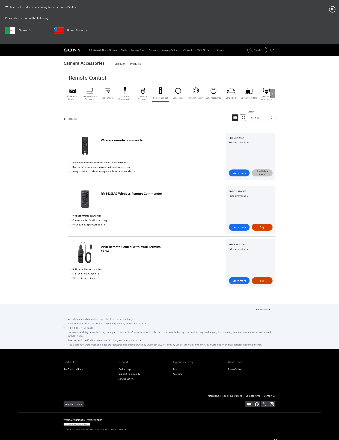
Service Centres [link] (126, 378)
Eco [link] (175, 369)
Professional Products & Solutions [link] (224, 395)
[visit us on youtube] (249, 404)
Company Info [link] (253, 395)
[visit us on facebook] (256, 404)
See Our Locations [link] (73, 369)
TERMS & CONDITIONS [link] (74, 420)
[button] (272, 93)
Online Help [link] (124, 369)
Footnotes (262, 309)
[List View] (235, 117)
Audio (124, 50)
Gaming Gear (137, 50)
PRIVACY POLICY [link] (94, 420)
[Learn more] (85, 146)
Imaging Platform (170, 50)
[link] (119, 63)
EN (78, 404)
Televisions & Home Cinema (103, 50)
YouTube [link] (177, 373)
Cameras (152, 50)
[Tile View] (243, 117)
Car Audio (188, 50)
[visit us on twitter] (264, 404)
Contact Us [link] (269, 395)
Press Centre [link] (234, 369)
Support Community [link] (129, 373)
